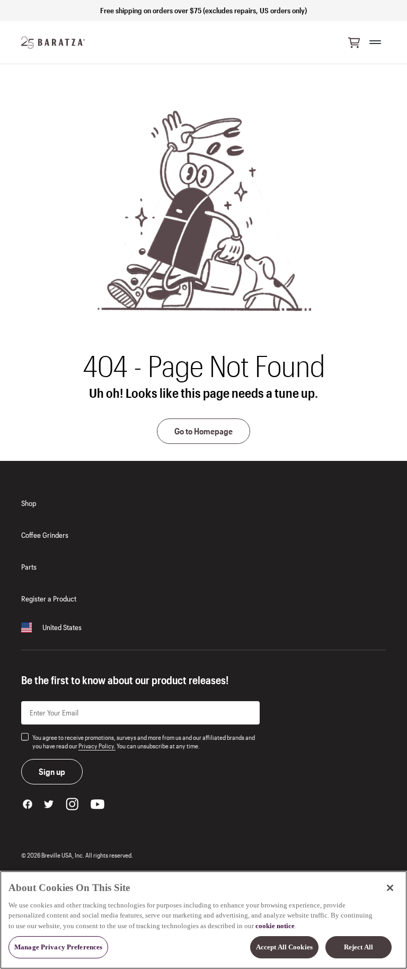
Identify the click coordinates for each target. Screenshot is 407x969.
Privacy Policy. (97, 745)
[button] (354, 42)
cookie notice (275, 926)
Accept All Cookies (284, 947)
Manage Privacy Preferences (58, 947)
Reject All (358, 947)
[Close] (390, 888)
